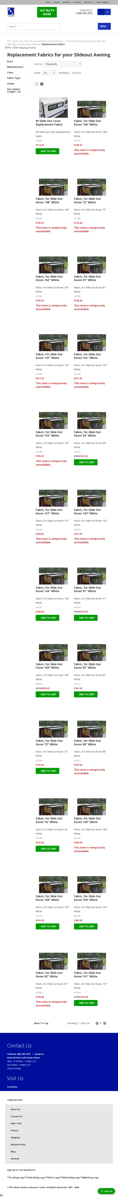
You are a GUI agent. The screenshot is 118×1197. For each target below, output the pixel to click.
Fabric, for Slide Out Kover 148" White (49, 200)
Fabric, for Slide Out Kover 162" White (49, 278)
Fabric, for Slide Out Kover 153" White (87, 356)
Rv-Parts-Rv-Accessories (33, 41)
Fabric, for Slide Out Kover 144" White (49, 589)
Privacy (14, 1130)
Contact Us (88, 2)
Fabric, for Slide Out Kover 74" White (49, 820)
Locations (77, 2)
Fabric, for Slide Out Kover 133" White (87, 511)
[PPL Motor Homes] (11, 12)
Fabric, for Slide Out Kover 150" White (87, 898)
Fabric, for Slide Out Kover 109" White (49, 898)
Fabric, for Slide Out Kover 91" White (87, 589)
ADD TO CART (48, 151)
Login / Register (102, 2)
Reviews (15, 1158)
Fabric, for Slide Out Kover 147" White (49, 356)
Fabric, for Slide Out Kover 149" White (87, 820)
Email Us (39, 1054)
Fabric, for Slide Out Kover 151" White (87, 974)
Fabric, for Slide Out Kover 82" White (49, 974)
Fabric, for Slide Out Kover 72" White (87, 200)
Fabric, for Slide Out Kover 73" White (49, 742)
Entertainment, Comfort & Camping (67, 41)
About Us (66, 2)
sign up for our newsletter (21, 1170)
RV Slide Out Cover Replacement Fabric (49, 122)
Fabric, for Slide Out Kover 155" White (49, 434)
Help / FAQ (16, 1123)
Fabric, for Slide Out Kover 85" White (87, 666)
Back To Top (41, 1023)
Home (48, 2)
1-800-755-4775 (84, 13)
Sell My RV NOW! (47, 12)
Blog (13, 1151)
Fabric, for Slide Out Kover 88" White (87, 742)
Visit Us (15, 1078)
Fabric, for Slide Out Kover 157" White (49, 511)
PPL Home (12, 41)
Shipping (15, 1137)
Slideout (36, 44)
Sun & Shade (94, 41)
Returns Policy (18, 1144)
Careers (56, 2)
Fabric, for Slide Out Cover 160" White (49, 666)
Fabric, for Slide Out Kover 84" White (87, 434)
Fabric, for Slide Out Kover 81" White (87, 278)
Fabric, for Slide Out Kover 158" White (87, 122)
